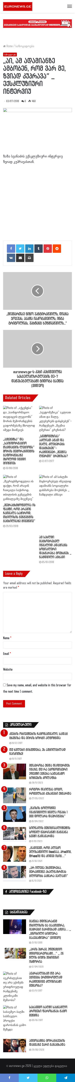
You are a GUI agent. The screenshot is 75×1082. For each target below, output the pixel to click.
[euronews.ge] (17, 6)
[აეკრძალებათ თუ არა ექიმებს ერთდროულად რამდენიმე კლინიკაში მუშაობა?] (14, 987)
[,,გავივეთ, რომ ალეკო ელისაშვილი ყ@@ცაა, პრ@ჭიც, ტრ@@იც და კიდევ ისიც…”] (14, 854)
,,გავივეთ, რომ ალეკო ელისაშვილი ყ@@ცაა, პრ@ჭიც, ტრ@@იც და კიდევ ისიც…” (50, 852)
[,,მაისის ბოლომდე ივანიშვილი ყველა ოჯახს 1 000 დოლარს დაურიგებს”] (14, 814)
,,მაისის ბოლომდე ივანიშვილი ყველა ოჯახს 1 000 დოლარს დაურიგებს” (48, 812)
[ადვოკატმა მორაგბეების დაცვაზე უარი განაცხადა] (14, 1045)
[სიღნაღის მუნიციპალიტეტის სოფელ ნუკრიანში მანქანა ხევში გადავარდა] (14, 834)
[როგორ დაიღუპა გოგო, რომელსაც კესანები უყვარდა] (14, 795)
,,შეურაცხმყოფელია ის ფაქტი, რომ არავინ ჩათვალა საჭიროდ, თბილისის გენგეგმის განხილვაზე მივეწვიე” (19, 513)
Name (7, 638)
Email (7, 653)
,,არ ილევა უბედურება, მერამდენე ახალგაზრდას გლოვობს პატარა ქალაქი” (48, 872)
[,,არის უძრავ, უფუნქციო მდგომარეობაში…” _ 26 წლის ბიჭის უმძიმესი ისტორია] (14, 953)
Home (9, 46)
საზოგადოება (24, 46)
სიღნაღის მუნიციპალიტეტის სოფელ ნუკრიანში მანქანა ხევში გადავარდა (49, 832)
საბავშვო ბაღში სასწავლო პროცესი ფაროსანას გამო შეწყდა (48, 1011)
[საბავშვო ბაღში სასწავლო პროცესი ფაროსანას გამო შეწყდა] (14, 1020)
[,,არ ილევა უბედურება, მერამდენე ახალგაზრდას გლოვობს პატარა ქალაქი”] (14, 874)
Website (7, 669)
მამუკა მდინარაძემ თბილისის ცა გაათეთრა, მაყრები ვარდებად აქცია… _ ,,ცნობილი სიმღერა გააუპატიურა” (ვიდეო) (50, 929)
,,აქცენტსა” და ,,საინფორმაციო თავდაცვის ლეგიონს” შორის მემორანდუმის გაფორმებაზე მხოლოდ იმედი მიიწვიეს (18, 451)
